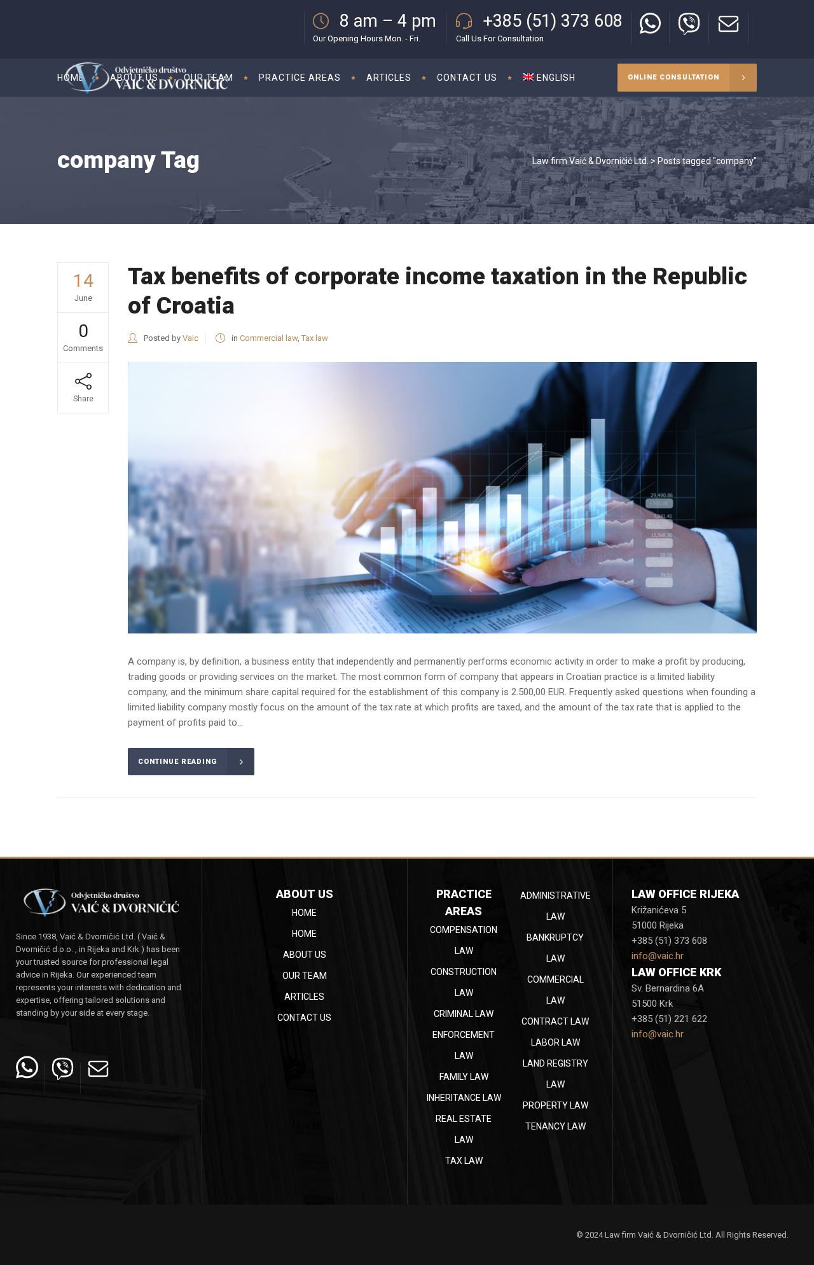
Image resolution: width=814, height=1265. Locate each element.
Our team (304, 976)
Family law (463, 1077)
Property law (555, 1105)
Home (304, 913)
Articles (304, 997)
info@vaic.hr (657, 956)
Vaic (190, 338)
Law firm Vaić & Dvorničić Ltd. (590, 160)
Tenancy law (555, 1126)
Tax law (314, 338)
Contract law (555, 1021)
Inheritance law (464, 1098)
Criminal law (463, 1014)
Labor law (555, 1042)
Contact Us (304, 1018)
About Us (304, 955)
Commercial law (269, 338)
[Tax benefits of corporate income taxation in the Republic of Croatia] (442, 497)
